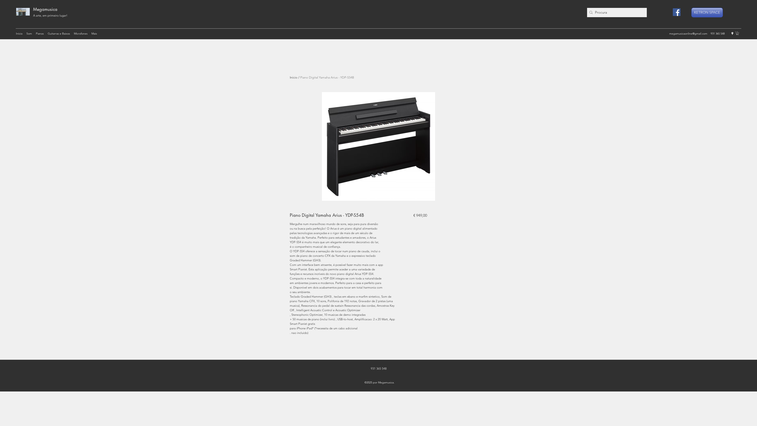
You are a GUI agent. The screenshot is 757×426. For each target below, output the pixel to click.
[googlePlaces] (732, 34)
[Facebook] (677, 12)
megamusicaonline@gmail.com (688, 33)
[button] (737, 33)
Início (293, 77)
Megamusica (45, 9)
